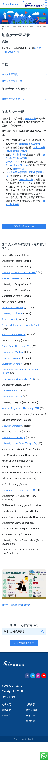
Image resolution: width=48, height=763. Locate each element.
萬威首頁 (6, 704)
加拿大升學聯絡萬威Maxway (16, 605)
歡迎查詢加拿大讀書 (24, 226)
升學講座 (6, 715)
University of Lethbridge (13, 437)
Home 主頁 (6, 26)
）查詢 (15, 52)
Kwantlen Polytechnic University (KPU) (20, 408)
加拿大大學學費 (10, 74)
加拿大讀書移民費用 (29, 144)
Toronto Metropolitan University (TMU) (21, 325)
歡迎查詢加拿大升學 (24, 643)
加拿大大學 (29, 26)
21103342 (17, 685)
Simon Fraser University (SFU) (16, 346)
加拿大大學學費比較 (12, 81)
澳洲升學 (30, 715)
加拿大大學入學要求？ (13, 99)
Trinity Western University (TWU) (18, 379)
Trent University (9, 390)
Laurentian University (12, 364)
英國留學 (30, 704)
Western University (11, 278)
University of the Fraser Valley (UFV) (19, 443)
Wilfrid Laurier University (14, 334)
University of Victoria (12, 396)
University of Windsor (12, 352)
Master (16, 161)
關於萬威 (6, 710)
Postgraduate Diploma (17, 165)
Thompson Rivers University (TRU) (18, 490)
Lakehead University (12, 358)
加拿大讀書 (17, 26)
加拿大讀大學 (26, 179)
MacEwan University (12, 425)
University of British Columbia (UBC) (19, 272)
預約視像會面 (8, 697)
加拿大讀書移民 (18, 154)
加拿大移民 (18, 169)
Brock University (10, 319)
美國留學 (30, 721)
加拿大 (9, 161)
